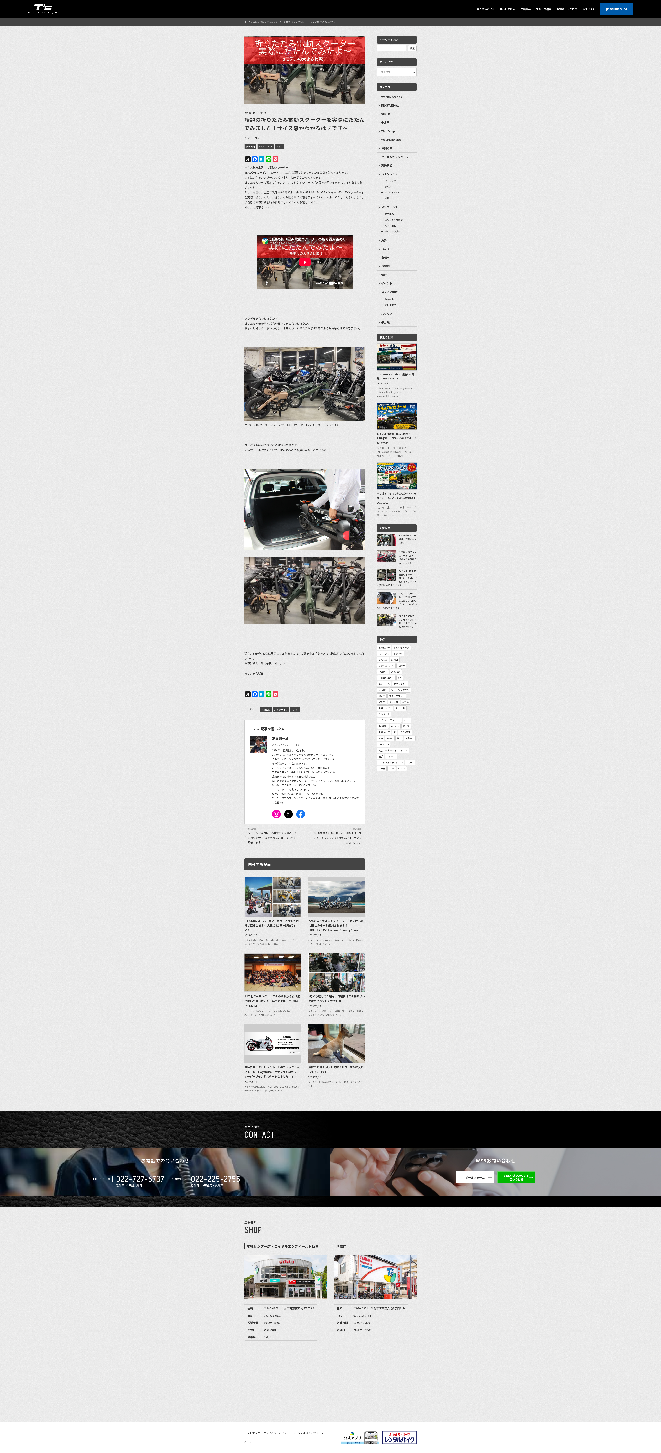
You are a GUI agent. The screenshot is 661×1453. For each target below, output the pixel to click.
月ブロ (410, 762)
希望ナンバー (385, 708)
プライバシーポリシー (276, 1433)
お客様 (385, 266)
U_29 (391, 768)
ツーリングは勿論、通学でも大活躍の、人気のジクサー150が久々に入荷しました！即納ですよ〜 (272, 837)
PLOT (407, 720)
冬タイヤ (398, 653)
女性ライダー (400, 683)
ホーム (247, 21)
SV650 (390, 738)
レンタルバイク (392, 192)
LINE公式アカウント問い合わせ (516, 1177)
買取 (381, 738)
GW (399, 677)
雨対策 (405, 702)
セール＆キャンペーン (395, 157)
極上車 (406, 726)
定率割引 (383, 671)
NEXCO (382, 702)
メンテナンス (389, 207)
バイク (279, 146)
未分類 (385, 322)
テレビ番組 (390, 304)
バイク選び (384, 653)
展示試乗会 (384, 647)
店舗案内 (525, 9)
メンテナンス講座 (394, 220)
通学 (381, 756)
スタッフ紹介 (543, 9)
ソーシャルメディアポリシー (309, 1433)
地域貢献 (383, 726)
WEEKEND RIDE (391, 140)
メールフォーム (475, 1177)
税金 (399, 738)
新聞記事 (389, 298)
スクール (391, 756)
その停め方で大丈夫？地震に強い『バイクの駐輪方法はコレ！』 (408, 557)
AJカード (400, 708)
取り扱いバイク (485, 9)
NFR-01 (401, 768)
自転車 (385, 257)
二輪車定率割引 (386, 677)
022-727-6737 (140, 1179)
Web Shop (388, 131)
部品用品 (389, 214)
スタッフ (386, 313)
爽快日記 (250, 146)
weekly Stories (391, 97)
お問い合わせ (590, 9)
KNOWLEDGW (390, 105)
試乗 (387, 198)
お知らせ (386, 148)
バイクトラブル (392, 231)
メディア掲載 (389, 292)
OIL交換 (395, 726)
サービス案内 (507, 9)
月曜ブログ (384, 732)
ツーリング (390, 181)
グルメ (388, 186)
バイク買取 (405, 732)
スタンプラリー (397, 696)
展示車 (394, 659)
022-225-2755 (215, 1179)
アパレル (383, 659)
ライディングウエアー (390, 720)
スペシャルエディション (391, 762)
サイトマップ (252, 1433)
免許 (384, 240)
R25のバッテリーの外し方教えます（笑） (408, 539)
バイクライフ (265, 146)
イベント (386, 283)
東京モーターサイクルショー (393, 750)
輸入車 (382, 696)
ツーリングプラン (400, 690)
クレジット (384, 714)
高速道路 (395, 671)
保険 (384, 275)
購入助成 (393, 702)
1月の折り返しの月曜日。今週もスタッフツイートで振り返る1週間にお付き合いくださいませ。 (337, 837)
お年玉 (382, 768)
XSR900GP (384, 744)
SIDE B (385, 114)
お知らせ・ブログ (567, 9)
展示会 (401, 665)
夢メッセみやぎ (401, 647)
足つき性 (383, 690)
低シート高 (384, 683)
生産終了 (409, 738)
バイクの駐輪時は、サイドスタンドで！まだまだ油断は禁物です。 (408, 621)
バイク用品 (390, 225)
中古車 (385, 122)
